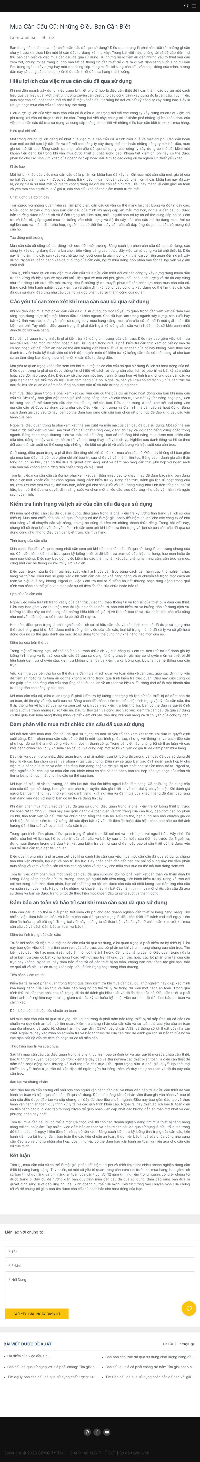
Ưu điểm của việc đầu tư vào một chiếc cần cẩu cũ (29, 1356)
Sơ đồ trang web (134, 1453)
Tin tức (168, 1344)
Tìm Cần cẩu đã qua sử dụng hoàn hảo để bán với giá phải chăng (150, 1377)
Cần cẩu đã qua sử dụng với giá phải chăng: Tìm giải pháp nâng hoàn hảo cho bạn (52, 1367)
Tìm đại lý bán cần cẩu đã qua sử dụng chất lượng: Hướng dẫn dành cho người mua (52, 1377)
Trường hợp (186, 1344)
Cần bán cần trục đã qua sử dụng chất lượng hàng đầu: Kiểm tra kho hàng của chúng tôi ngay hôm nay (150, 1357)
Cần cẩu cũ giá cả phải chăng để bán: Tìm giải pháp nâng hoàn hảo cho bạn (150, 1367)
